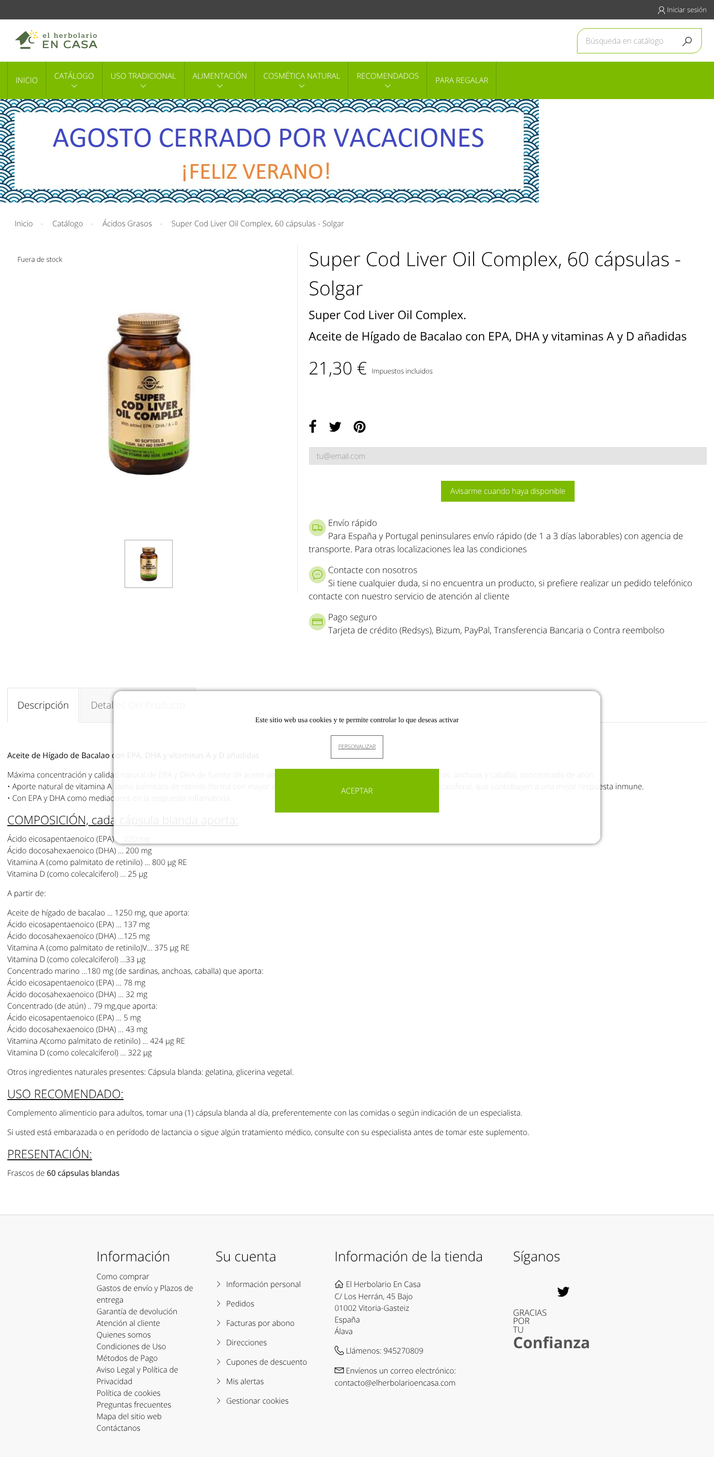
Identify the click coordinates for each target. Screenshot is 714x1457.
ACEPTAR (357, 790)
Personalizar (356, 746)
